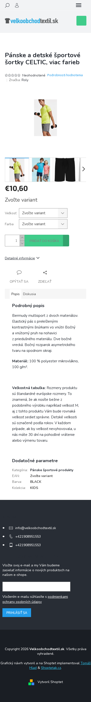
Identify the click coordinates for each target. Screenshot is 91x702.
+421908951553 (28, 536)
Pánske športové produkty (51, 470)
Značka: (18, 80)
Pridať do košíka (44, 241)
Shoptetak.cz (51, 667)
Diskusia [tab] (29, 294)
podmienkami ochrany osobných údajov (35, 599)
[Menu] (78, 5)
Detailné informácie (20, 258)
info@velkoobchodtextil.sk (35, 528)
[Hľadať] (7, 5)
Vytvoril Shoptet (50, 682)
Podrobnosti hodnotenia (65, 75)
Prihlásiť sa (16, 612)
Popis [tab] (15, 294)
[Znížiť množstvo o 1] (22, 243)
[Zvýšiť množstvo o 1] (22, 238)
